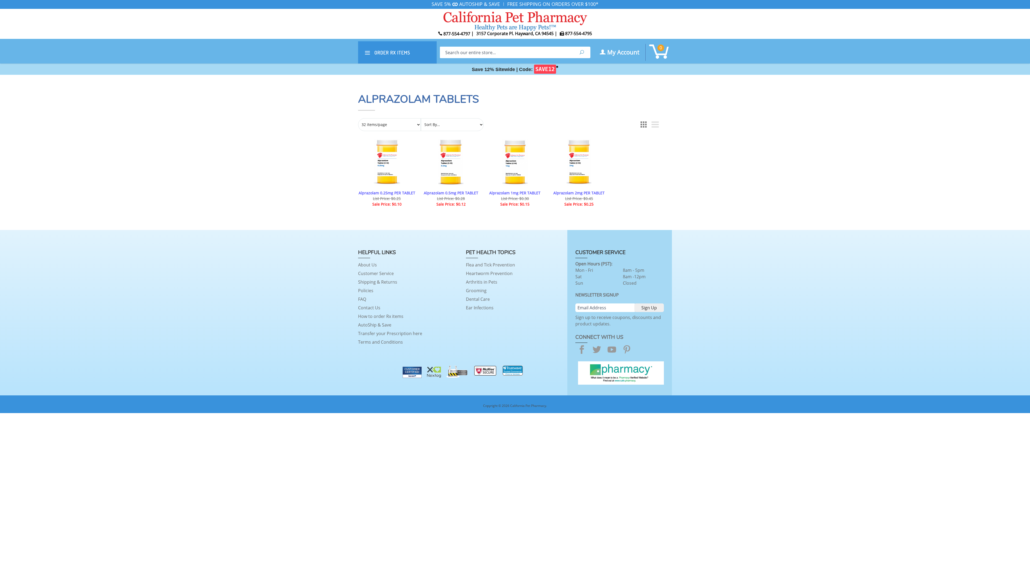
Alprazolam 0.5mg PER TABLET (451, 192)
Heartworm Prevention (489, 273)
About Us (367, 265)
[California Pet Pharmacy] (515, 20)
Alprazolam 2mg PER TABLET (579, 192)
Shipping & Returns (377, 282)
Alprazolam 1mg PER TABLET (514, 192)
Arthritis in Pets (481, 282)
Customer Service (376, 273)
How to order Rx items (380, 316)
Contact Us (369, 308)
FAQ (362, 299)
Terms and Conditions (380, 342)
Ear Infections (480, 308)
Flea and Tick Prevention (490, 265)
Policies (365, 291)
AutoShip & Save (374, 325)
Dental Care (478, 299)
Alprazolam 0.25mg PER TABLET (387, 192)
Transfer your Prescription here (390, 333)
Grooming (476, 291)
